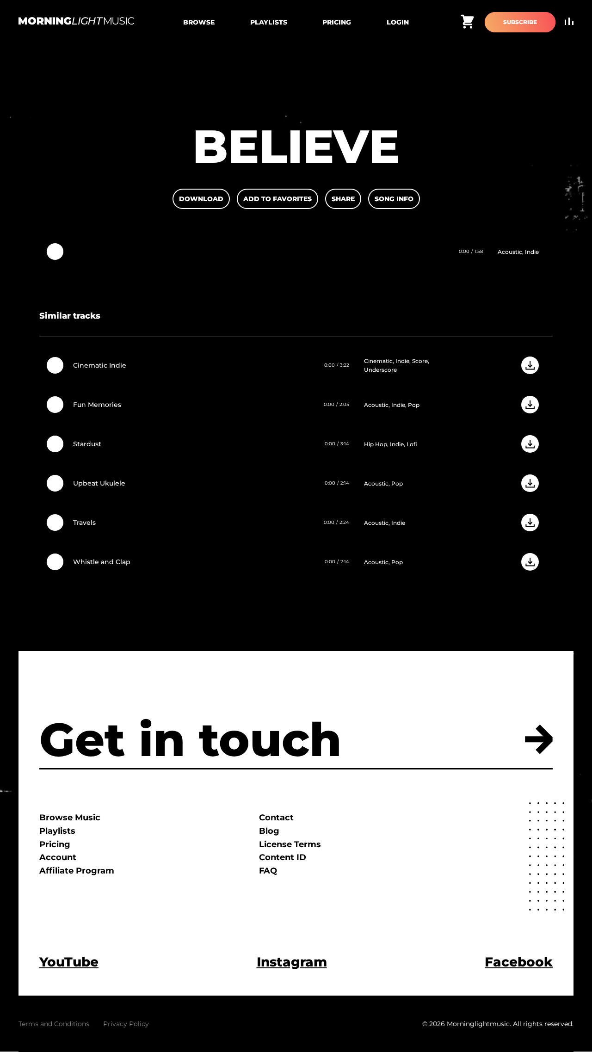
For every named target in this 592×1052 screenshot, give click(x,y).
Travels (84, 522)
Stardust (87, 444)
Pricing (336, 22)
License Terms (290, 844)
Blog (269, 831)
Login (398, 22)
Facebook (519, 962)
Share (343, 199)
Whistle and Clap (101, 562)
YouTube (69, 962)
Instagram (292, 962)
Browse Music (69, 817)
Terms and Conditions (53, 1024)
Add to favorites (277, 199)
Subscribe (520, 21)
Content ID (282, 857)
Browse (199, 22)
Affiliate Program (76, 871)
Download (201, 199)
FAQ (268, 871)
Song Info (394, 199)
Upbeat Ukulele (99, 483)
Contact (276, 817)
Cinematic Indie (99, 365)
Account (57, 857)
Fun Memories (97, 404)
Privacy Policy (126, 1024)
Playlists (268, 22)
